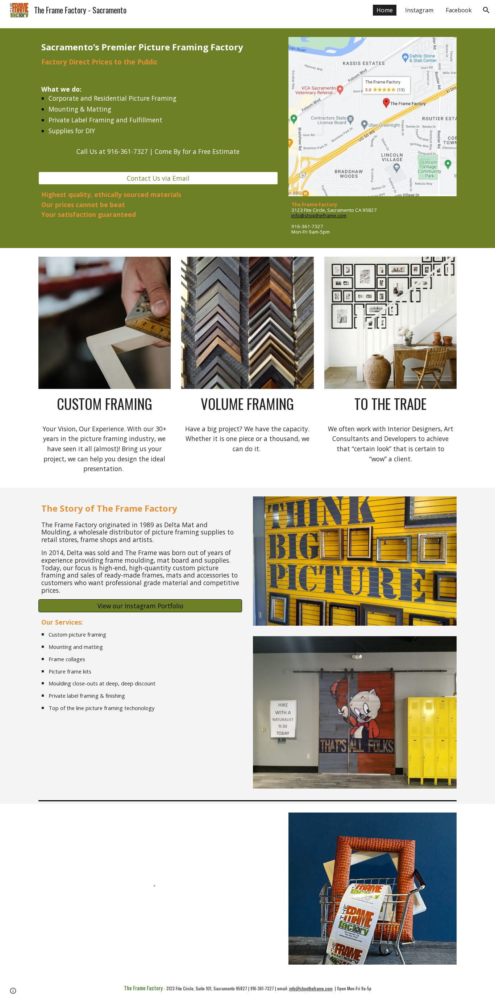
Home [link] (385, 10)
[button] (486, 10)
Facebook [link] (459, 10)
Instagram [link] (419, 10)
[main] (158, 104)
